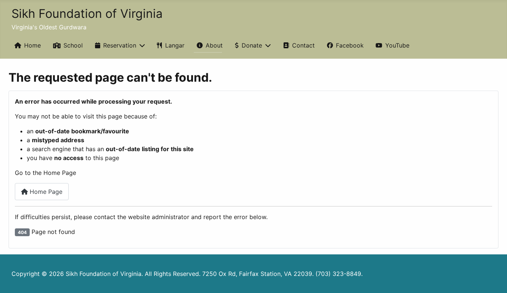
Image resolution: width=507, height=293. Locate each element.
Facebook (350, 45)
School (73, 45)
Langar (174, 45)
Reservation (119, 45)
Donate (252, 45)
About (214, 45)
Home (32, 45)
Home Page (45, 191)
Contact (303, 45)
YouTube (397, 45)
